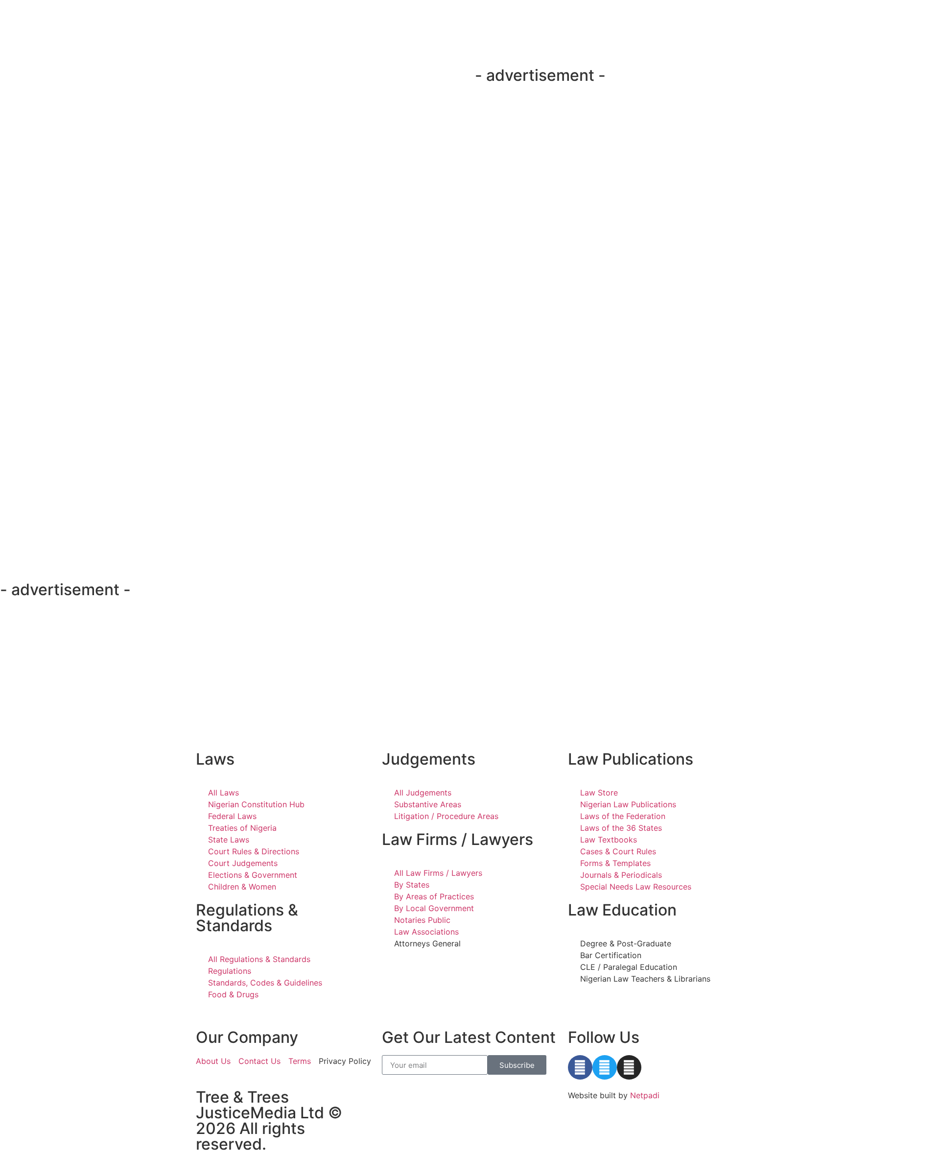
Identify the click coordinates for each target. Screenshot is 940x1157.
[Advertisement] (653, 115)
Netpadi (644, 1095)
